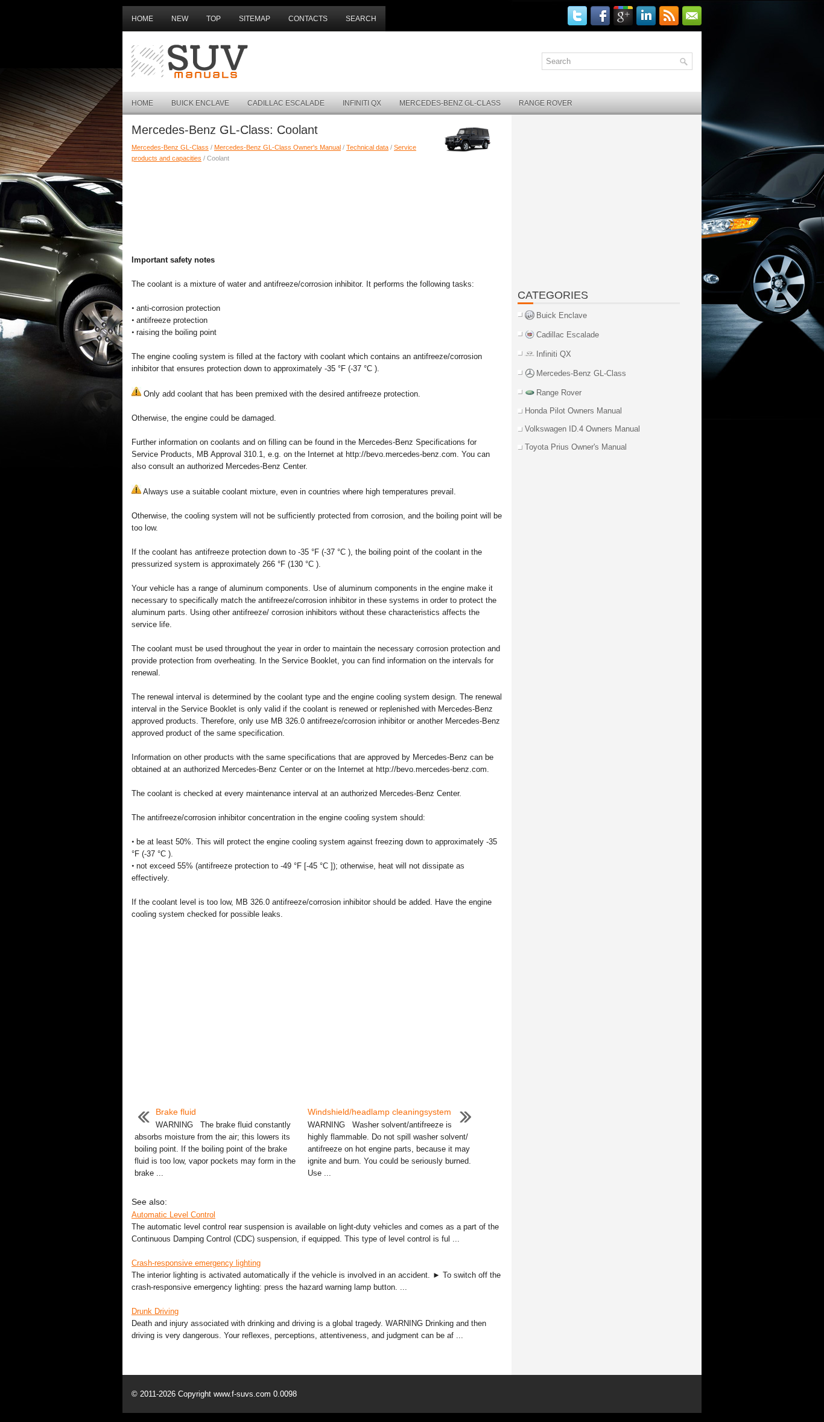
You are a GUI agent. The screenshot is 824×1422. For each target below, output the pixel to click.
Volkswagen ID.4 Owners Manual (582, 428)
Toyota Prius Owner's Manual (576, 446)
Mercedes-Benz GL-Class (450, 103)
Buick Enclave (200, 103)
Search (361, 18)
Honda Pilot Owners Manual (573, 410)
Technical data (367, 147)
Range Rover (545, 103)
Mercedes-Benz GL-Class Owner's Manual (277, 147)
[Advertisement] (317, 206)
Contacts (308, 18)
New (179, 18)
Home (142, 18)
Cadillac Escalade (286, 103)
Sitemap (254, 18)
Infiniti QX (362, 103)
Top (213, 18)
